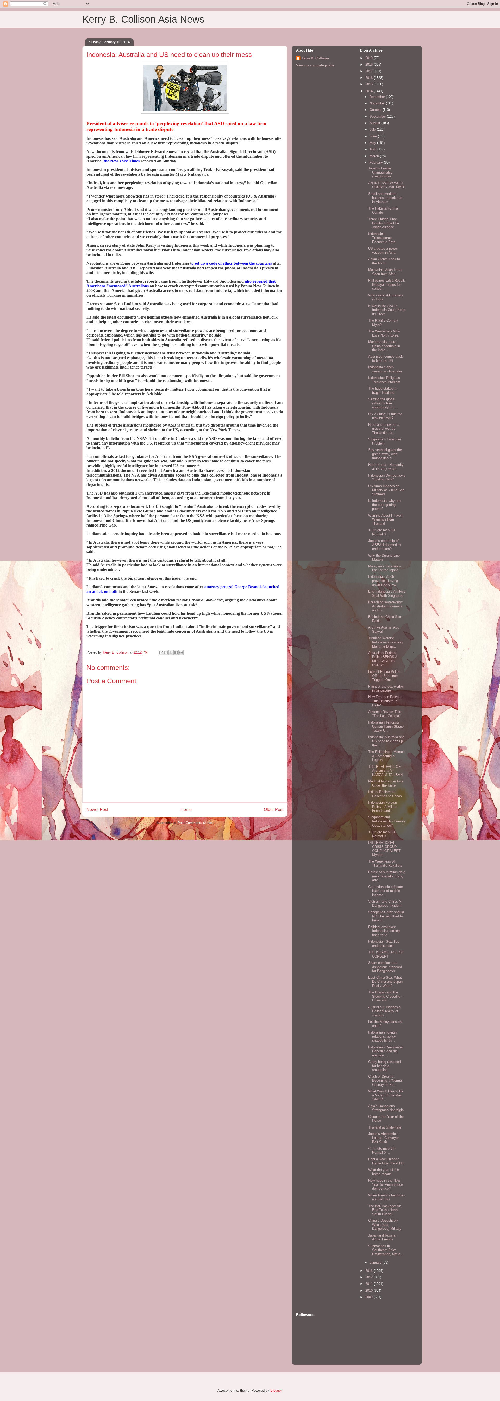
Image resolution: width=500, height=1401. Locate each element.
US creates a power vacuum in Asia (383, 250)
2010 (369, 1290)
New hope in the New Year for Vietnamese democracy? (385, 1184)
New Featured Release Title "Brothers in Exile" (385, 701)
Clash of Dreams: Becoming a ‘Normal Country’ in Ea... (385, 1081)
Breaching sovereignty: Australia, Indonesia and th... (385, 606)
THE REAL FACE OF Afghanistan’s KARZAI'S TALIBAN (385, 771)
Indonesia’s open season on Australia (385, 369)
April (373, 149)
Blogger (276, 1390)
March (375, 156)
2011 (369, 1284)
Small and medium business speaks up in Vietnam (385, 198)
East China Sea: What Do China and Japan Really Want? (385, 981)
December (378, 97)
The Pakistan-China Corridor (383, 210)
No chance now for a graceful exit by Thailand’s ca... (383, 429)
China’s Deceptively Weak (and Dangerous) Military (384, 1225)
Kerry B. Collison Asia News (143, 19)
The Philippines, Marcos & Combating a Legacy (386, 756)
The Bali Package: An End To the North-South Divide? (384, 1210)
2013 (369, 1271)
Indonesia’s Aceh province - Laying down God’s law (383, 581)
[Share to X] (171, 652)
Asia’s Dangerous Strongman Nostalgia (386, 1108)
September (378, 116)
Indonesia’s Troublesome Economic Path (381, 238)
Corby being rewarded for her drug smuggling (384, 1066)
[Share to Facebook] (176, 652)
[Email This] (161, 652)
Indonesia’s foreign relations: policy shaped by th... (382, 1036)
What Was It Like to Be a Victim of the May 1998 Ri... (385, 1095)
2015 (369, 84)
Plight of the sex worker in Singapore (386, 688)
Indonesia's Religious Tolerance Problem (384, 380)
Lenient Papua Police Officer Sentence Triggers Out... (384, 676)
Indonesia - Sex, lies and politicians (383, 944)
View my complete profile (315, 65)
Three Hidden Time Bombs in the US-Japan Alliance (383, 223)
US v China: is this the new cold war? (385, 416)
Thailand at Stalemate (384, 1127)
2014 (369, 91)
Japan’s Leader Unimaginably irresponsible (380, 172)
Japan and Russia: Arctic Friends (382, 1237)
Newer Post (97, 809)
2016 (369, 78)
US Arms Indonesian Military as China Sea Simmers (386, 490)
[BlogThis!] (166, 652)
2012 (369, 1277)
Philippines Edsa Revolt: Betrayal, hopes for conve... (386, 284)
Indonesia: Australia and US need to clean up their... (386, 741)
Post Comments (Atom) (195, 823)
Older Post (273, 809)
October (376, 110)
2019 (369, 58)
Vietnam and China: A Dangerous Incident (384, 903)
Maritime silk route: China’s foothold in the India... (384, 346)
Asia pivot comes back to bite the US (385, 358)
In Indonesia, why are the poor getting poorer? (384, 505)
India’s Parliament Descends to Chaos (385, 794)
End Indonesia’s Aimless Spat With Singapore (386, 593)
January (376, 1262)
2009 (369, 1297)
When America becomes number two (386, 1197)
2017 (369, 71)
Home (186, 809)
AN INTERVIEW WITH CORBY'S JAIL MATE (386, 185)
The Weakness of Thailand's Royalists (385, 863)
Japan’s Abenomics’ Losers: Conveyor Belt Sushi (383, 1138)
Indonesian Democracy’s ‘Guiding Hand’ (386, 477)
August (375, 123)
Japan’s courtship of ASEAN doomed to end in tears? (384, 545)
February (377, 162)
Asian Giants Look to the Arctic (384, 261)
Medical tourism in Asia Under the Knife (385, 783)
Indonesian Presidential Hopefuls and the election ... (385, 1051)
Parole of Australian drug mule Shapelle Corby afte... (386, 876)
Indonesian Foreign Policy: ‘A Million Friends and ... (382, 807)
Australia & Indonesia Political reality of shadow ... (384, 1011)
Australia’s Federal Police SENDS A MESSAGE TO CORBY (382, 659)
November (378, 103)
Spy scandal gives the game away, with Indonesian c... (385, 454)
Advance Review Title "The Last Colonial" (384, 714)
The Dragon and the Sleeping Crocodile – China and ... (385, 996)
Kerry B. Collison (315, 58)
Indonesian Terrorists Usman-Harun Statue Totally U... (386, 726)
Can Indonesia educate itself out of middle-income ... (385, 891)
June (374, 136)
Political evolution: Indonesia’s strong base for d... (384, 931)
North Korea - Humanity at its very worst (386, 467)
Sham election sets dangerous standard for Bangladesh (385, 967)
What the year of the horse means (383, 1172)
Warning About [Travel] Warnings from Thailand (385, 519)
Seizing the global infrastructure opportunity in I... (383, 403)
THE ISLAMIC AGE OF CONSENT (386, 954)
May (373, 143)
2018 (369, 64)
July (373, 129)
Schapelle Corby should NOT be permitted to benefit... (386, 916)
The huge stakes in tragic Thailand (382, 390)
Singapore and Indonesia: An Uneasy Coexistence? (386, 821)
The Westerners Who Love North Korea (384, 333)
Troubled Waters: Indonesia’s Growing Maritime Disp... (385, 642)
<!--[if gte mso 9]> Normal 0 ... (382, 532)
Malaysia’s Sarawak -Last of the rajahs (384, 568)
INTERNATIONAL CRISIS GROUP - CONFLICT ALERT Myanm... (384, 849)
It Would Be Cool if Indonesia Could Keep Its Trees (386, 310)
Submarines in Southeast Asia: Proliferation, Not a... (385, 1250)
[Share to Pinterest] (181, 652)
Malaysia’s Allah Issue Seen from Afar (385, 272)
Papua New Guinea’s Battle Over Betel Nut (386, 1161)
